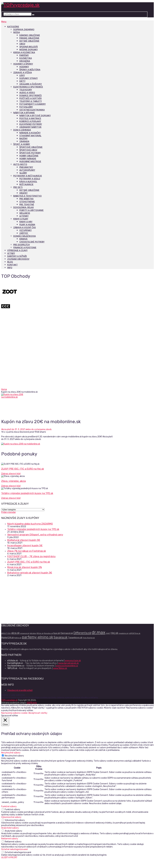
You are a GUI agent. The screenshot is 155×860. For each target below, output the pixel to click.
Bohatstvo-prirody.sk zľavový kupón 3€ (29, 572)
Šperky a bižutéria (29, 69)
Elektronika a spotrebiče (28, 86)
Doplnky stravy (28, 78)
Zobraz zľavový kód (10, 473)
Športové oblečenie (31, 147)
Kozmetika (25, 58)
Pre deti (18, 187)
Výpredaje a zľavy (17, 250)
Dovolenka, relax (23, 207)
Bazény (23, 138)
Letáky (11, 253)
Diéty (22, 81)
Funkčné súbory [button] (9, 806)
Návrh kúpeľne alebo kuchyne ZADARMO (30, 523)
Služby (23, 172)
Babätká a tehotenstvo (27, 195)
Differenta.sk (82, 633)
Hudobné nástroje (30, 161)
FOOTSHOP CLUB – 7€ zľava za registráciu (31, 556)
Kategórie (13, 26)
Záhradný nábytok (30, 126)
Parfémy (24, 55)
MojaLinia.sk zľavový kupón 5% (24, 567)
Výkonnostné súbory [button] (11, 817)
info (9, 267)
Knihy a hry (25, 221)
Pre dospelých (21, 244)
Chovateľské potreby (32, 241)
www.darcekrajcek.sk (68, 663)
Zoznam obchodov (18, 258)
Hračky (23, 192)
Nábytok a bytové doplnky (35, 115)
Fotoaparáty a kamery (32, 104)
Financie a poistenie (24, 247)
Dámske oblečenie (29, 35)
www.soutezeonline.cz (67, 665)
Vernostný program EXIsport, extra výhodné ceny (35, 534)
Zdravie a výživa (22, 72)
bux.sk (56, 633)
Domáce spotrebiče (30, 95)
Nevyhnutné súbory (14, 755)
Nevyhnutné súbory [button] (10, 752)
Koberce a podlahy (30, 121)
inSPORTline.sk (134, 633)
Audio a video (27, 92)
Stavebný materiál (30, 135)
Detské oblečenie (29, 40)
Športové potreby (30, 152)
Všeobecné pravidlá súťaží (20, 690)
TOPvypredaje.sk (9, 700)
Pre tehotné (26, 204)
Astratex (33, 633)
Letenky (24, 215)
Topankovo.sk (75, 637)
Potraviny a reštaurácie (27, 175)
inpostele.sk (123, 633)
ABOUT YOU (6, 633)
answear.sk (24, 633)
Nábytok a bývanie (24, 112)
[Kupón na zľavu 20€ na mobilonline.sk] (16, 404)
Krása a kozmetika (24, 52)
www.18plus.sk (60, 668)
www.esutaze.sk (73, 660)
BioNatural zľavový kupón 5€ (23, 540)
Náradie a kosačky (30, 132)
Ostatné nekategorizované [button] (14, 849)
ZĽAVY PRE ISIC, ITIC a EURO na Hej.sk (22, 468)
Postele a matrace (30, 118)
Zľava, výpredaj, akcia (13, 481)
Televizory (25, 89)
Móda (16, 32)
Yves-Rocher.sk (89, 638)
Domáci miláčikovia (24, 236)
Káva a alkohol (28, 181)
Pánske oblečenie (29, 38)
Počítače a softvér (30, 98)
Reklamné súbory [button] (9, 838)
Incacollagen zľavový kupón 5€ (25, 545)
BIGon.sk (40, 633)
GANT (108, 633)
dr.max (98, 632)
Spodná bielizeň (28, 46)
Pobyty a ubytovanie (31, 210)
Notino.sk (17, 638)
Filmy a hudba (27, 224)
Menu (3, 21)
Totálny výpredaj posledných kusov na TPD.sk (27, 493)
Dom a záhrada (22, 129)
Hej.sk (114, 633)
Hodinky (24, 66)
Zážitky (23, 233)
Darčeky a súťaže (17, 256)
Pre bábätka (26, 198)
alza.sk (15, 633)
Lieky (22, 75)
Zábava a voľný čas (24, 227)
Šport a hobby (21, 144)
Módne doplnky (28, 49)
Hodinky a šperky (23, 63)
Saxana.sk (61, 637)
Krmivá (23, 238)
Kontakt (12, 264)
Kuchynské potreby (30, 124)
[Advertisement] (77, 365)
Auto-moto (20, 164)
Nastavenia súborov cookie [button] (14, 713)
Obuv (22, 43)
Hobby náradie (27, 158)
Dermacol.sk (66, 633)
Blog (10, 261)
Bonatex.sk (48, 633)
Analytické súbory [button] (10, 828)
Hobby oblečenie (28, 155)
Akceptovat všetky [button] (37, 713)
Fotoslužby (26, 106)
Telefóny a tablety (30, 101)
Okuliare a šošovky (30, 83)
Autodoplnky (27, 170)
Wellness (24, 213)
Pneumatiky (26, 167)
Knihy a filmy (20, 218)
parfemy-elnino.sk (37, 637)
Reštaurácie (26, 184)
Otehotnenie (27, 201)
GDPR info (32, 702)
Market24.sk (7, 637)
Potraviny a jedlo (29, 178)
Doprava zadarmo (23, 29)
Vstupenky (25, 230)
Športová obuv (28, 149)
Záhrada (24, 141)
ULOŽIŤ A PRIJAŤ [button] (9, 857)
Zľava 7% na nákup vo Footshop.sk (26, 551)
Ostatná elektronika (32, 109)
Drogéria (24, 60)
